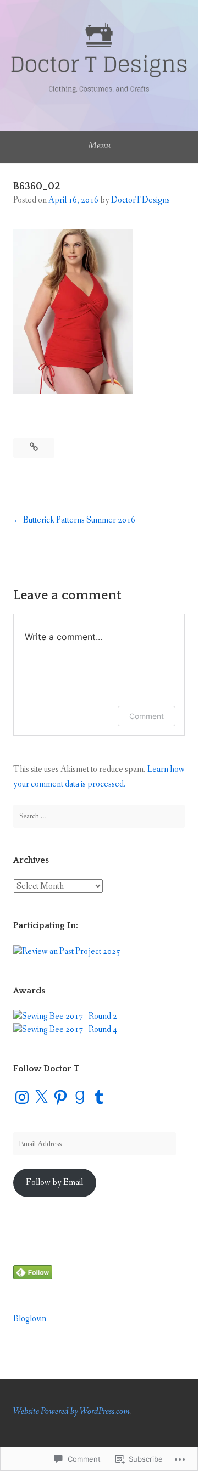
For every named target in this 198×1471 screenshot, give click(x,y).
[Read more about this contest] (66, 951)
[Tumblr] (99, 1097)
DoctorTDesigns (140, 200)
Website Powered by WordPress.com (71, 1411)
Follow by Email (54, 1182)
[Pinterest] (60, 1097)
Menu (99, 145)
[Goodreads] (80, 1097)
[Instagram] (22, 1097)
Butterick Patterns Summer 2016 (79, 520)
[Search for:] (99, 816)
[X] (41, 1097)
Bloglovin (29, 1318)
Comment (146, 716)
